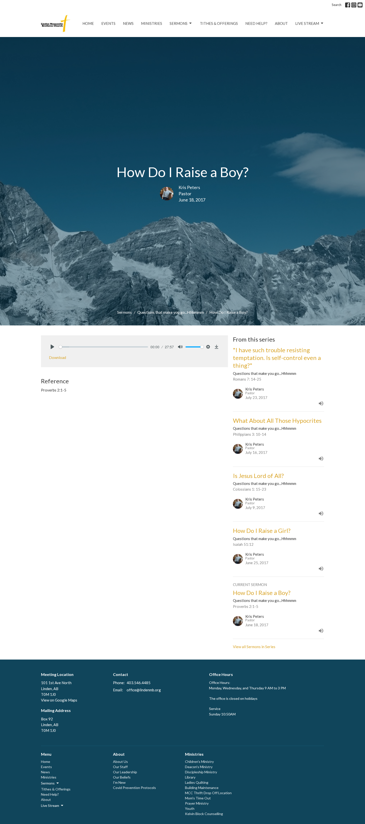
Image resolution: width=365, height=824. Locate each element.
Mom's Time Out (198, 798)
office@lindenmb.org (144, 690)
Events (108, 23)
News (128, 23)
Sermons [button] (48, 783)
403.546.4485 (138, 682)
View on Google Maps (59, 700)
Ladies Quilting (196, 782)
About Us (120, 761)
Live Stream (307, 23)
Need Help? (256, 23)
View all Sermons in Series (254, 646)
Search (336, 5)
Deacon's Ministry (199, 767)
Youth (189, 808)
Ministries (151, 23)
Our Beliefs (122, 777)
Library (190, 777)
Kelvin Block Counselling (204, 814)
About (281, 23)
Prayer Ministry (197, 803)
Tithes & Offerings (219, 23)
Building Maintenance (202, 787)
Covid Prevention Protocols (134, 787)
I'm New (119, 782)
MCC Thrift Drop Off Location (208, 793)
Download (57, 357)
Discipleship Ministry (201, 772)
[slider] (103, 347)
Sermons (178, 23)
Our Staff (120, 767)
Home (88, 23)
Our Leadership (125, 772)
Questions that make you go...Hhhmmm (170, 312)
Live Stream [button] (50, 805)
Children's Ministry (199, 761)
